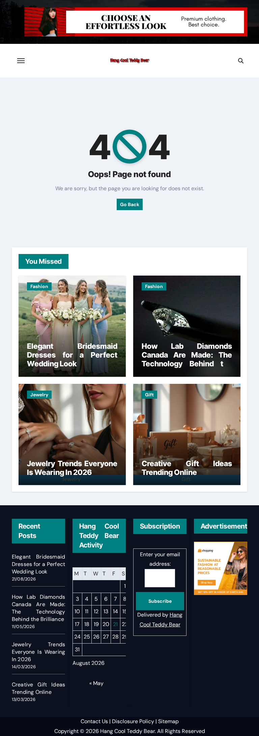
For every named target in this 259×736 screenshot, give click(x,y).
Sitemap (168, 721)
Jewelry (39, 395)
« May (96, 683)
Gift (149, 395)
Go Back (129, 204)
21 (115, 624)
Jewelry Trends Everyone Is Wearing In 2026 (72, 468)
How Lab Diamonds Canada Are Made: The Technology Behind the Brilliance (187, 359)
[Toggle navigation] (21, 60)
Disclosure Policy (133, 721)
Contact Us (94, 721)
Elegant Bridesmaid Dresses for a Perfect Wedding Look (72, 355)
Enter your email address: (160, 559)
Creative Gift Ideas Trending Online (187, 468)
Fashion (39, 286)
